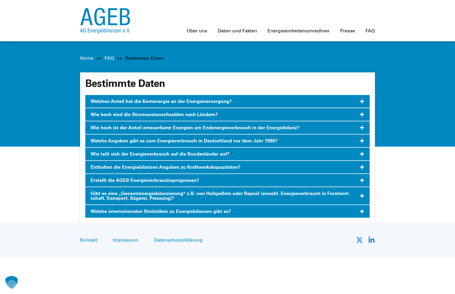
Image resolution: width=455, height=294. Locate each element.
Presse (347, 31)
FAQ (370, 31)
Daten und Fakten (237, 31)
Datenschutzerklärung (178, 240)
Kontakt (88, 240)
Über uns (197, 31)
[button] (11, 282)
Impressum (125, 240)
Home (86, 58)
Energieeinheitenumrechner (299, 31)
